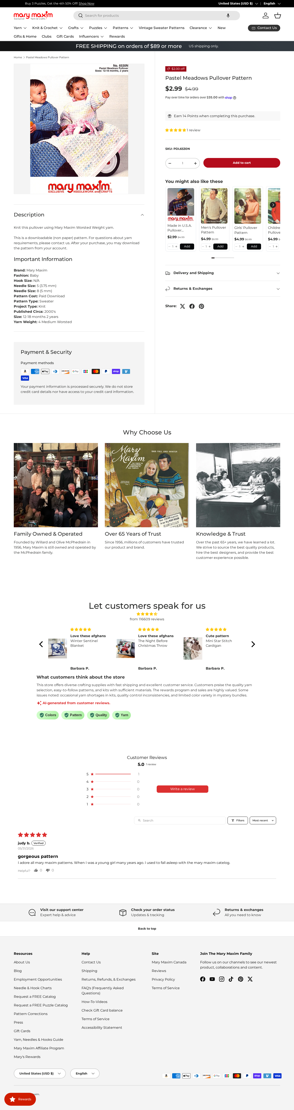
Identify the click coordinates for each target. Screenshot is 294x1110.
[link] (180, 205)
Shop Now (75, 3)
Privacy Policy (163, 979)
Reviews (159, 971)
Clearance (198, 28)
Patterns (120, 28)
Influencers (89, 36)
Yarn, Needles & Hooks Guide (38, 1040)
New (222, 28)
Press (18, 1022)
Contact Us (91, 962)
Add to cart (242, 163)
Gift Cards (65, 36)
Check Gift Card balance (102, 1010)
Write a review (182, 789)
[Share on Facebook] (192, 306)
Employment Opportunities (38, 979)
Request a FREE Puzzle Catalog (41, 1005)
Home (18, 57)
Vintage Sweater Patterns (161, 28)
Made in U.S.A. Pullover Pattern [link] (179, 228)
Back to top (147, 929)
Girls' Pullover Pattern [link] (245, 230)
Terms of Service (96, 1019)
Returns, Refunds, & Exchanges (109, 979)
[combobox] (156, 15)
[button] (228, 15)
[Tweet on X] (182, 306)
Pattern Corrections (31, 1014)
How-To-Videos (94, 1002)
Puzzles (95, 28)
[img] (147, 614)
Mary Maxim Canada (169, 962)
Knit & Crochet (45, 28)
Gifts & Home (25, 36)
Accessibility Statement (102, 1028)
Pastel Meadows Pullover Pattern (47, 57)
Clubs (46, 36)
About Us (22, 962)
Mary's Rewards (27, 1057)
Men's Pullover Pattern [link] (213, 229)
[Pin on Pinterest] (201, 306)
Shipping (89, 971)
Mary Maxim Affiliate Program (39, 1048)
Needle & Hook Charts (33, 988)
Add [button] (187, 246)
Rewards (117, 36)
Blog (18, 971)
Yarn (18, 28)
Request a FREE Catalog (35, 997)
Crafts (73, 28)
